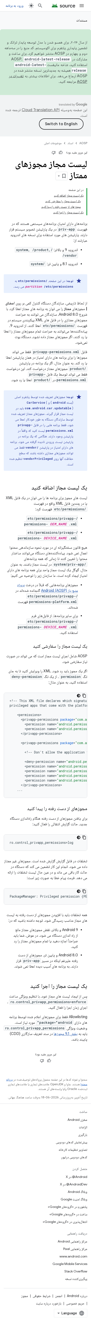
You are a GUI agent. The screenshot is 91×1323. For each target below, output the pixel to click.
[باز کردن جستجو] (40, 5)
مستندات (81, 20)
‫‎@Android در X (76, 1177)
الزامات (83, 1127)
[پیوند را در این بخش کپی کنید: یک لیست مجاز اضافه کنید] (27, 488)
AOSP (83, 143)
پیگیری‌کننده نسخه (76, 1279)
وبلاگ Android (77, 1192)
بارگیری (82, 1135)
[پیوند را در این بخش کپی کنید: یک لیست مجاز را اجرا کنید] (25, 986)
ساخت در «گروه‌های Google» (68, 1214)
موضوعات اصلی (53, 143)
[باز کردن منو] (81, 5)
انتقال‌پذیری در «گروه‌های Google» (65, 1222)
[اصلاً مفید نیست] (53, 152)
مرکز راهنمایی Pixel (75, 1249)
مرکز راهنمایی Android (72, 1241)
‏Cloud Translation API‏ (41, 110)
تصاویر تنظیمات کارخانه (73, 1150)
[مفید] (60, 152)
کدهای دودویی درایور (74, 1157)
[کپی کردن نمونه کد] (84, 695)
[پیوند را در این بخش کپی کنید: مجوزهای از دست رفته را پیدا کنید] (22, 809)
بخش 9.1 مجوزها (65, 1033)
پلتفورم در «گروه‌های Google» (67, 1207)
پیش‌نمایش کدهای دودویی (71, 1142)
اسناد (70, 143)
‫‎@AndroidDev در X (73, 1184)
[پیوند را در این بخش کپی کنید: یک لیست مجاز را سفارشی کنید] (28, 646)
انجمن (58, 1296)
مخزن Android (77, 1120)
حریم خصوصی (75, 1303)
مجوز (24, 1296)
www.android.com (73, 1256)
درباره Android (77, 1296)
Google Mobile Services (69, 1264)
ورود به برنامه (14, 6)
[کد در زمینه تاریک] (78, 695)
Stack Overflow (75, 1271)
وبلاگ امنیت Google (74, 1199)
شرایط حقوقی (41, 1296)
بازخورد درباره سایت (48, 1303)
